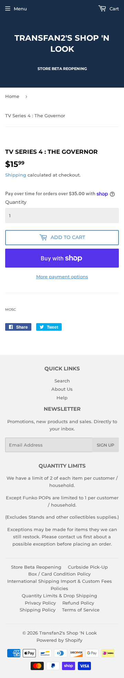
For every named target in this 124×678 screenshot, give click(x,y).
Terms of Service (81, 609)
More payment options (62, 276)
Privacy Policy (40, 603)
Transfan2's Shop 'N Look (62, 43)
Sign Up (105, 445)
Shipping (15, 175)
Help (62, 397)
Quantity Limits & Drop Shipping (59, 595)
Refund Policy (78, 603)
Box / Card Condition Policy (59, 574)
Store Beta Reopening (36, 567)
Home (12, 96)
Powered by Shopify (59, 640)
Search (62, 380)
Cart (113, 8)
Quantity (16, 202)
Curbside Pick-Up (88, 567)
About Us (62, 389)
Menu (20, 8)
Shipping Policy (37, 609)
